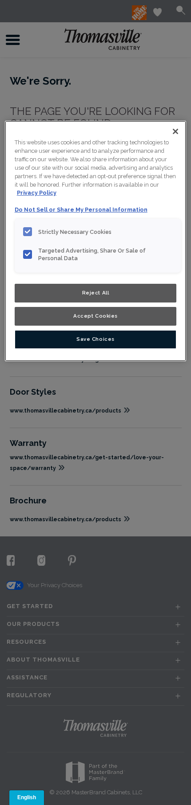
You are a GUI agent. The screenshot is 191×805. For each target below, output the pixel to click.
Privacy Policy (36, 192)
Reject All (95, 293)
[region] (96, 241)
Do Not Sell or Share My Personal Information (81, 209)
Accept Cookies (95, 316)
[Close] (175, 131)
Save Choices (95, 339)
